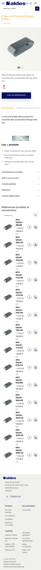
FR (38, 3)
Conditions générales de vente (11, 564)
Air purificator (10, 516)
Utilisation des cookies (9, 561)
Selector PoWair (11, 535)
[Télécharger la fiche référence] (29, 227)
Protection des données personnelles (13, 566)
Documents (26, 510)
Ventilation (9, 519)
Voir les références (16, 95)
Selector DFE (10, 550)
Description (7, 108)
